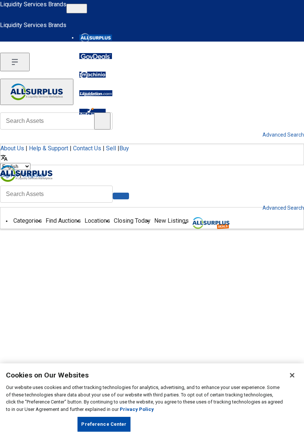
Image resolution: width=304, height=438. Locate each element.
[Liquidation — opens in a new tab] (95, 93)
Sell (111, 148)
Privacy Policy (137, 409)
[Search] (121, 196)
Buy (124, 148)
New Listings (171, 220)
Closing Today (132, 220)
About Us (12, 148)
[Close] (292, 375)
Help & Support (48, 148)
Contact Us (87, 148)
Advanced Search (283, 208)
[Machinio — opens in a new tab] (92, 75)
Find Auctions (63, 220)
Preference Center (103, 424)
